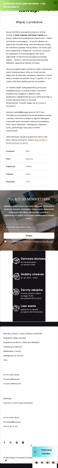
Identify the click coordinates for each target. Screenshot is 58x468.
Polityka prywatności (12, 347)
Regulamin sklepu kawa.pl (14, 338)
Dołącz (29, 235)
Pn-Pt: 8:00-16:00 (11, 375)
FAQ (5, 360)
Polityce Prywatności (44, 241)
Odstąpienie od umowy (13, 355)
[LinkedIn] (23, 442)
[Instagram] (10, 442)
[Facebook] (4, 442)
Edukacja (7, 398)
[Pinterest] (17, 442)
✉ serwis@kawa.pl (11, 379)
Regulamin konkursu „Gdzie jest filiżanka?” (21, 342)
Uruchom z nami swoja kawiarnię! (18, 403)
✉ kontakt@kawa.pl (11, 422)
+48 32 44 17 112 (10, 426)
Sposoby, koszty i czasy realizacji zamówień (22, 333)
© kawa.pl (7, 454)
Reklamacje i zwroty (12, 351)
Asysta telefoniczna (12, 383)
